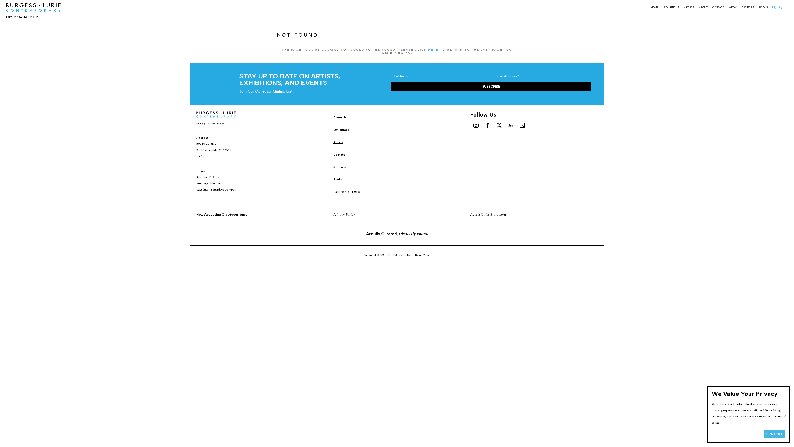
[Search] (774, 7)
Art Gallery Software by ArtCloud (409, 255)
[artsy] (522, 125)
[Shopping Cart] (780, 7)
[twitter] (499, 125)
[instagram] (476, 125)
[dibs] (510, 125)
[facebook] (487, 125)
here (433, 49)
